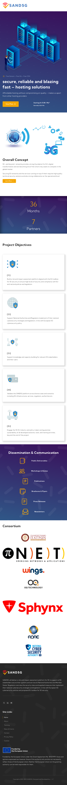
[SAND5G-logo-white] (12, 671)
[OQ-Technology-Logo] (33, 580)
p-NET (52, 779)
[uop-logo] (33, 534)
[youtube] (11, 702)
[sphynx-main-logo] (33, 596)
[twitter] (4, 702)
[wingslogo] (33, 568)
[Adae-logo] (33, 626)
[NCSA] (33, 645)
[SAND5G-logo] (15, 3)
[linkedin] (7, 702)
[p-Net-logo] (33, 548)
